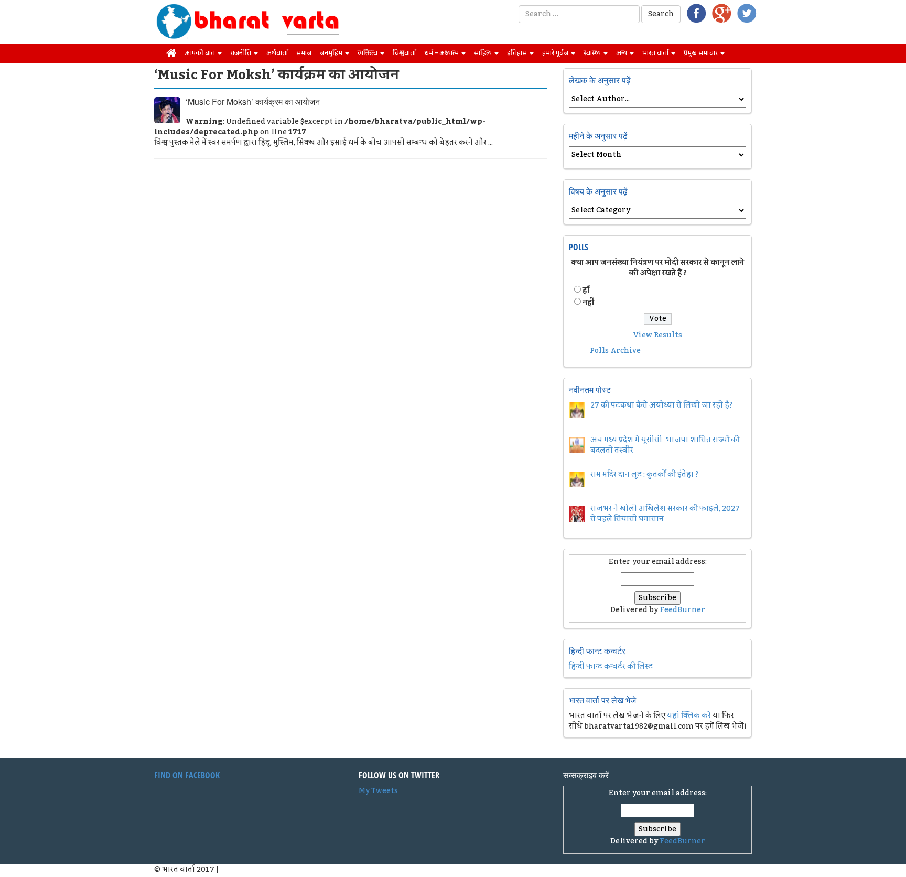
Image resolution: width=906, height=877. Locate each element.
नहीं (588, 302)
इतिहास (517, 53)
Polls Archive (615, 351)
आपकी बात (201, 53)
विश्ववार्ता (404, 53)
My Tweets (378, 791)
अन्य (622, 53)
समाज (303, 53)
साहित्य (483, 53)
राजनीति (241, 53)
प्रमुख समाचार (701, 53)
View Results (657, 335)
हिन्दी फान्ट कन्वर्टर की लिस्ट (611, 666)
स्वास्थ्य (593, 53)
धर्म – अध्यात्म (442, 53)
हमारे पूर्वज (556, 53)
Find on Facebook (187, 775)
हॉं (586, 290)
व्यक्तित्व (368, 53)
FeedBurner (682, 610)
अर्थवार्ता (277, 53)
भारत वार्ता (656, 53)
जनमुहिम (332, 53)
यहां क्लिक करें (689, 716)
